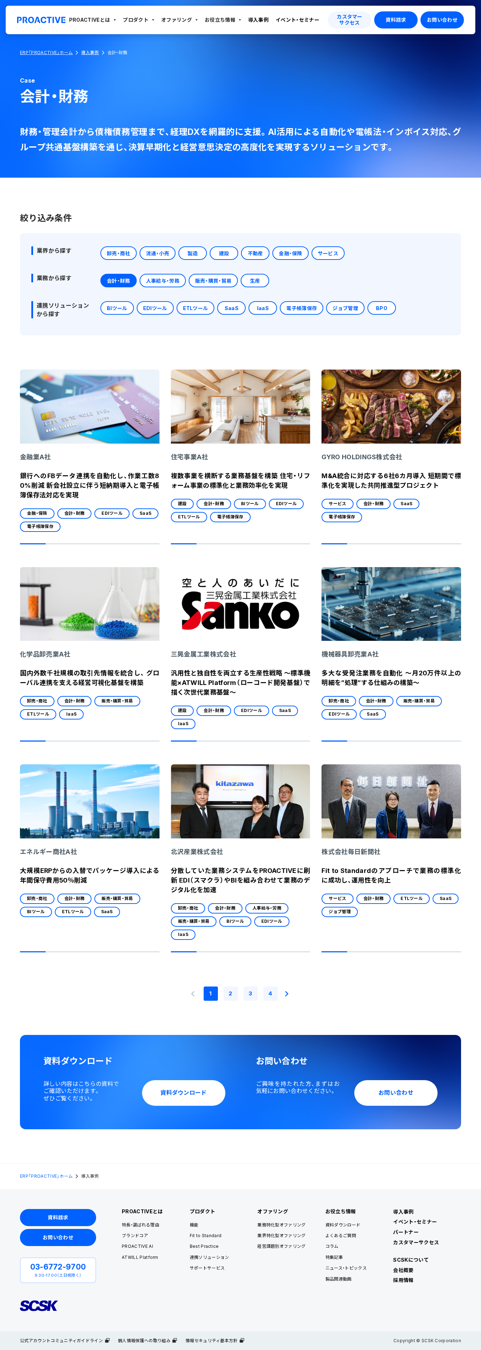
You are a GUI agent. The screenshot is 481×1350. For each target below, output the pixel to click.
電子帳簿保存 (301, 308)
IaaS (263, 308)
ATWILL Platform (140, 1257)
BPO (381, 308)
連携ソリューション (209, 1257)
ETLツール (195, 308)
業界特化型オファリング (281, 1235)
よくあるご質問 (340, 1235)
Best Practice (204, 1246)
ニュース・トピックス (346, 1268)
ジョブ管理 (345, 308)
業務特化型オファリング (281, 1225)
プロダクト (135, 20)
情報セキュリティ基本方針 (211, 1340)
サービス (328, 253)
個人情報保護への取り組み (144, 1340)
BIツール (117, 308)
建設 (224, 253)
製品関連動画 (338, 1279)
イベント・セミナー (297, 20)
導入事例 (258, 20)
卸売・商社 (118, 253)
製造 (193, 253)
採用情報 (403, 1280)
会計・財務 (118, 281)
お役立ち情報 (220, 20)
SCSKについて (411, 1260)
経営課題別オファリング (281, 1246)
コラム (332, 1246)
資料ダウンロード (343, 1225)
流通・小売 (157, 253)
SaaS (232, 308)
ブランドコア (135, 1235)
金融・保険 (290, 253)
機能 (194, 1225)
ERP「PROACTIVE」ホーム (46, 53)
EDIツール (155, 308)
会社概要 (403, 1270)
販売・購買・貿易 (213, 281)
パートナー (406, 1232)
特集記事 (334, 1257)
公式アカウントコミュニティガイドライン (61, 1340)
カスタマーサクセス (416, 1242)
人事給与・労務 (162, 281)
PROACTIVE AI (137, 1246)
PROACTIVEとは (89, 20)
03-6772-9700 (58, 1266)
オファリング (176, 20)
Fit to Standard (206, 1235)
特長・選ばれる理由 (140, 1225)
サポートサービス (207, 1268)
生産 (255, 281)
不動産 (255, 253)
